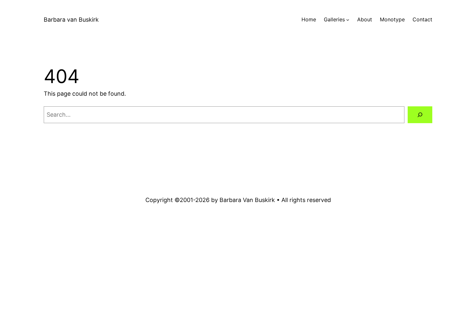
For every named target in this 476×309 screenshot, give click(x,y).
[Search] (420, 114)
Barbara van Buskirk (71, 19)
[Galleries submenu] (347, 19)
